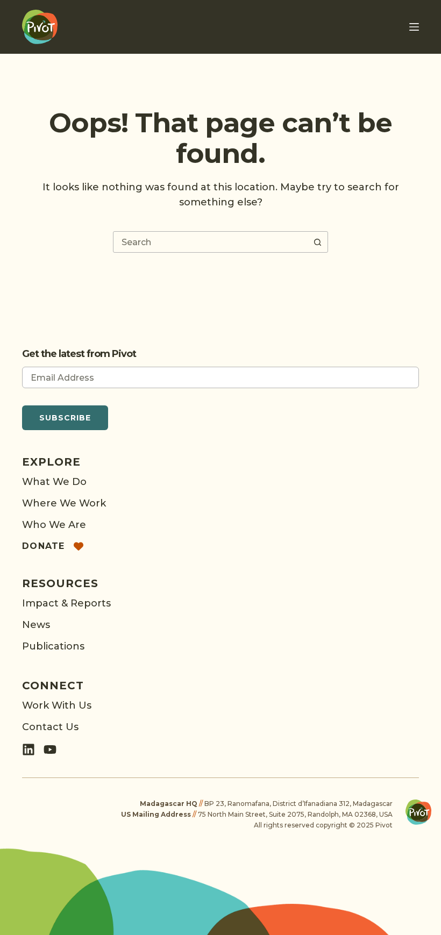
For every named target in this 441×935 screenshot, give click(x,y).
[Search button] (317, 242)
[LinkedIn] (28, 749)
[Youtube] (50, 749)
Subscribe (65, 418)
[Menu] (414, 27)
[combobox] (210, 242)
